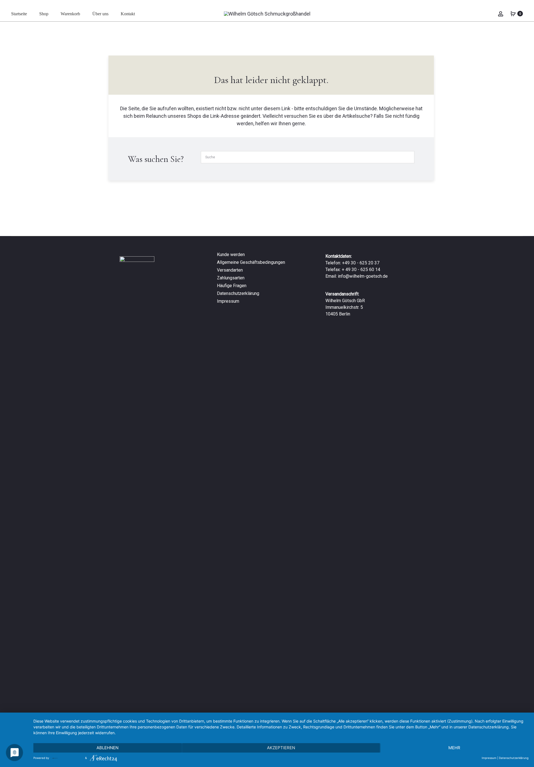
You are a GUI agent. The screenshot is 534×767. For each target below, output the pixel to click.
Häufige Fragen (231, 285)
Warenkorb (70, 13)
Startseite (19, 13)
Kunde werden (231, 254)
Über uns (100, 13)
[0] (513, 13)
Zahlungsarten (230, 277)
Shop (43, 13)
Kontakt (128, 13)
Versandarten (230, 270)
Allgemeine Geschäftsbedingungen (251, 262)
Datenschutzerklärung (238, 293)
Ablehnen (107, 747)
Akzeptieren (281, 747)
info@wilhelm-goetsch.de (363, 276)
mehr (454, 747)
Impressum (228, 301)
